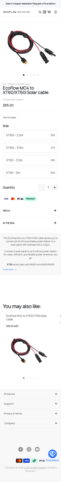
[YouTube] (37, 449)
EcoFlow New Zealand (35, 467)
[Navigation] (56, 12)
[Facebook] (20, 449)
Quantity (9, 187)
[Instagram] (28, 449)
